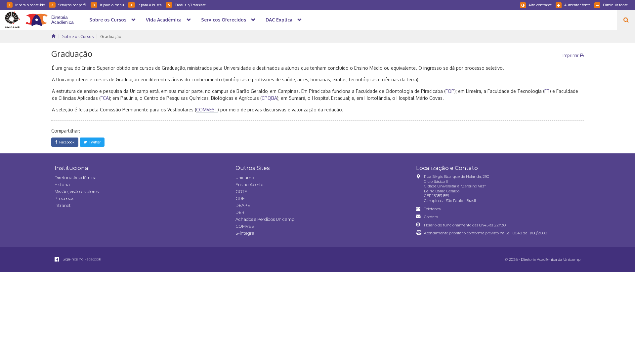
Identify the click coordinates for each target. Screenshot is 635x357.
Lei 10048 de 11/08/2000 (526, 233)
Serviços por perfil (69, 4)
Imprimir (571, 55)
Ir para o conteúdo (27, 4)
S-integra (244, 233)
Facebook (65, 141)
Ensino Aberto (249, 184)
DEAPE (242, 205)
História (62, 184)
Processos (64, 198)
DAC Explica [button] (279, 19)
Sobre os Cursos (78, 36)
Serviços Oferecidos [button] (223, 19)
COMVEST (207, 109)
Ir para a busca (146, 4)
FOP (449, 91)
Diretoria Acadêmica (76, 177)
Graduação (110, 36)
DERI (240, 212)
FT (547, 91)
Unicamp (244, 177)
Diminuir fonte (615, 4)
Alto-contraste (540, 4)
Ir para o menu (108, 4)
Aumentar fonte (577, 4)
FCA (105, 98)
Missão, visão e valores (77, 191)
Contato (431, 217)
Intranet (63, 205)
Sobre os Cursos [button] (107, 19)
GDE (240, 198)
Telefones (432, 209)
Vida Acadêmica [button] (164, 19)
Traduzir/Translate (187, 4)
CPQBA (269, 98)
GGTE (241, 191)
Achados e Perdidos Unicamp (264, 219)
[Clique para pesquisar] (626, 20)
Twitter (94, 141)
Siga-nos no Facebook (81, 259)
